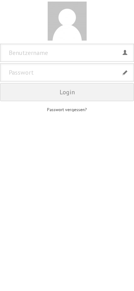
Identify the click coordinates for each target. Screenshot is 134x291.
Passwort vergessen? (67, 109)
